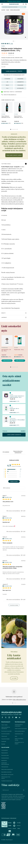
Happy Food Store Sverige (19, 739)
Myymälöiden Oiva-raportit (7, 774)
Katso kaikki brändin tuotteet (14, 155)
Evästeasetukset (5, 758)
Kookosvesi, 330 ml (14, 408)
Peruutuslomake (5, 755)
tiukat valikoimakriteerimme (19, 699)
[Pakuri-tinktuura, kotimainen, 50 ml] (7, 107)
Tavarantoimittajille (5, 738)
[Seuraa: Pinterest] (13, 717)
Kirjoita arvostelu (14, 481)
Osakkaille (3, 741)
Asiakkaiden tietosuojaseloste (5, 763)
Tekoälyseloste (4, 766)
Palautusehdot (4, 752)
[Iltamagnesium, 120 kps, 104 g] (7, 340)
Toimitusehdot (4, 750)
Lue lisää (3, 66)
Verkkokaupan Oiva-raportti (5, 777)
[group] (7, 114)
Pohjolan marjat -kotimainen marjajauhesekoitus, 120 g (17, 396)
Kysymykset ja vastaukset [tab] (17, 452)
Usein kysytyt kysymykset (21, 728)
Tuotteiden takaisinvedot (6, 780)
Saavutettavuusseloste (6, 772)
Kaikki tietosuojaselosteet (7, 769)
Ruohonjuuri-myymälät (6, 731)
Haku (16, 736)
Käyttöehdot (4, 760)
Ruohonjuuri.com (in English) (19, 743)
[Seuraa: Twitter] (6, 717)
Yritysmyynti (4, 736)
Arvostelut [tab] (6, 452)
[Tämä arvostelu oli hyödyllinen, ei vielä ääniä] (21, 511)
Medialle (3, 744)
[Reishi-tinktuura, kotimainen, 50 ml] (19, 107)
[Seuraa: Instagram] (9, 717)
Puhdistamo (4, 347)
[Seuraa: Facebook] (2, 717)
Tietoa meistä (4, 724)
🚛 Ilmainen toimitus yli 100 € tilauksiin (14, 1)
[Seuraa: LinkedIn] (20, 717)
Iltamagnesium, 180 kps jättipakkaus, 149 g (17, 420)
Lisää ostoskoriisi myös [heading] (7, 100)
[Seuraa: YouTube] (16, 717)
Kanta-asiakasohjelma (20, 731)
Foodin (3, 46)
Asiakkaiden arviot (19, 733)
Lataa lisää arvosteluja (14, 605)
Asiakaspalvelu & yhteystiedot (18, 725)
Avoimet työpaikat (5, 733)
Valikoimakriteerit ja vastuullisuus (5, 728)
